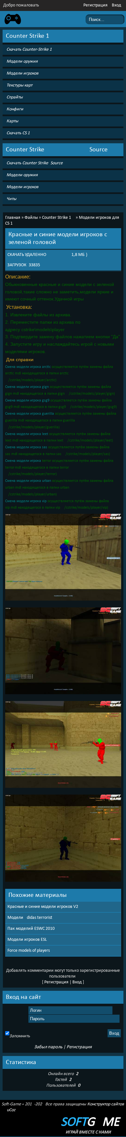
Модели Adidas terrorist (29, 917)
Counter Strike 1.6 (58, 217)
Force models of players (28, 950)
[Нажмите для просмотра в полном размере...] (63, 601)
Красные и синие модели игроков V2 (42, 906)
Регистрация (95, 5)
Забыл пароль (48, 1047)
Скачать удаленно (26, 254)
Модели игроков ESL (27, 939)
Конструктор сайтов (105, 1104)
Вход (116, 5)
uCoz (11, 1110)
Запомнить (19, 1036)
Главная (12, 217)
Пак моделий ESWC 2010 (31, 928)
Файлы (31, 217)
